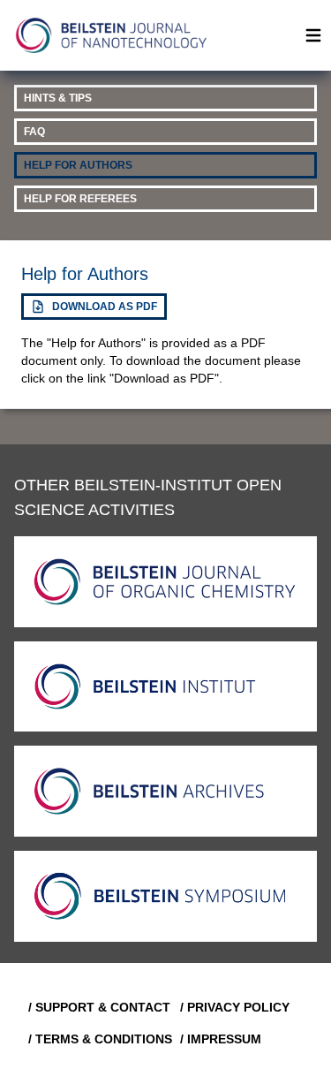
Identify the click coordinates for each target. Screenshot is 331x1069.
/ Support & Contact (97, 1007)
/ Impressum (220, 1039)
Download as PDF (104, 306)
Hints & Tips (58, 98)
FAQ (34, 131)
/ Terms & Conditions (97, 1039)
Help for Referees (80, 199)
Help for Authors (78, 165)
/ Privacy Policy (235, 1007)
